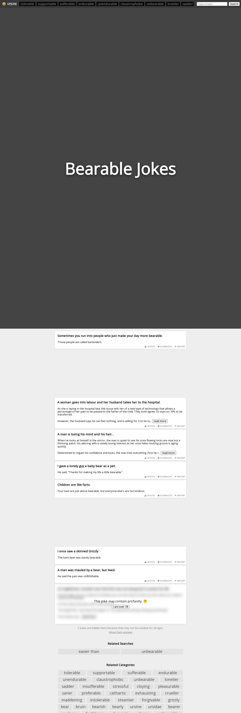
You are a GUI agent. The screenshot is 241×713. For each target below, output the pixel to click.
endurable (86, 4)
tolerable (27, 4)
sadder (187, 4)
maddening (71, 700)
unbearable (155, 4)
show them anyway (120, 632)
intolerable (100, 700)
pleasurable (168, 686)
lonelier (173, 4)
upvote (150, 346)
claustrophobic (132, 4)
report (181, 346)
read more (159, 421)
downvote (166, 346)
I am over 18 (120, 606)
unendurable (107, 4)
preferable (91, 693)
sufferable (67, 4)
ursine (135, 706)
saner (67, 693)
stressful (121, 686)
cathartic (118, 693)
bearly (117, 706)
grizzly (174, 700)
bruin (81, 706)
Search (234, 4)
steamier (126, 700)
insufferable (93, 686)
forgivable (151, 700)
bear (65, 706)
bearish (99, 706)
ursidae (154, 706)
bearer (174, 706)
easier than (89, 651)
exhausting (145, 693)
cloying (143, 686)
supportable (47, 4)
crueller (172, 693)
